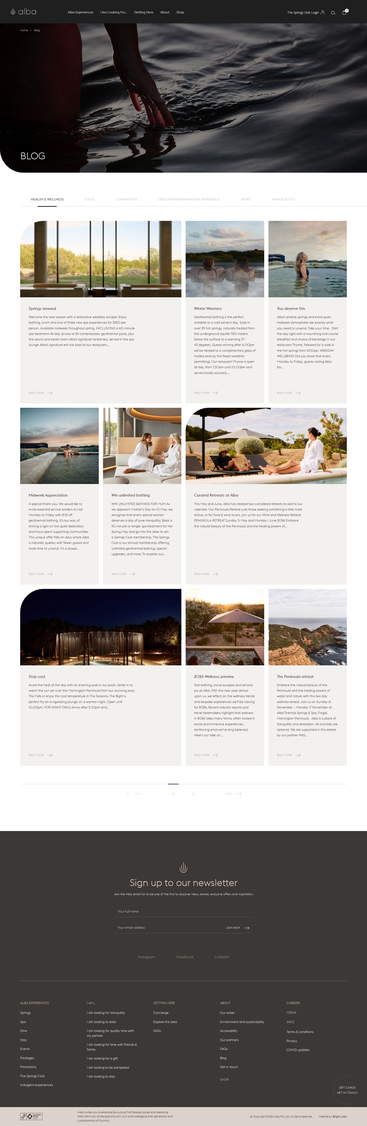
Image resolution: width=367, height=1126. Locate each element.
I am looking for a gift (102, 1058)
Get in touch (229, 1067)
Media (291, 1012)
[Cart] (346, 13)
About (225, 1003)
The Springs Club (32, 1076)
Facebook (185, 956)
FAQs (157, 1031)
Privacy (292, 1041)
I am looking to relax (101, 1022)
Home (24, 30)
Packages (27, 1058)
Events (25, 1049)
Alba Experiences (34, 1003)
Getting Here (164, 1003)
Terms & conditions (300, 1032)
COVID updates (298, 1050)
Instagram (146, 956)
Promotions (28, 1067)
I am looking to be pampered (108, 1067)
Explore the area (165, 1022)
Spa (23, 1022)
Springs (25, 1013)
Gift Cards (347, 1087)
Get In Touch (347, 1093)
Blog (223, 1058)
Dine (23, 1031)
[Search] (333, 13)
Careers (293, 1003)
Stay (23, 1040)
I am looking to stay (101, 1076)
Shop (180, 12)
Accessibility (228, 1031)
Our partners (229, 1040)
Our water (227, 1013)
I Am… (91, 1003)
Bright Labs (340, 1116)
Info (290, 1022)
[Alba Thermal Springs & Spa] (23, 11)
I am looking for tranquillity (106, 1013)
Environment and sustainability (242, 1022)
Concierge (161, 1013)
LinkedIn (222, 956)
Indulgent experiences (36, 1085)
